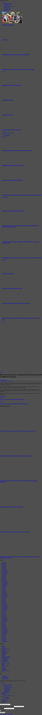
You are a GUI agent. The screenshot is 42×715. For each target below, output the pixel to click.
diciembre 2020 (5, 629)
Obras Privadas (7, 135)
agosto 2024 (4, 586)
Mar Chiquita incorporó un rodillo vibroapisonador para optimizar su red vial (18, 430)
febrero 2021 (4, 627)
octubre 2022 (4, 607)
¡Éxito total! (5, 39)
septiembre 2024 (5, 585)
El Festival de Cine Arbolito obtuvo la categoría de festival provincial (15, 455)
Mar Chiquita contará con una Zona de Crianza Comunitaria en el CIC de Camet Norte (22, 257)
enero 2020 (4, 640)
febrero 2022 (4, 615)
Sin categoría (4, 668)
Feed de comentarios (5, 677)
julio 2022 (4, 610)
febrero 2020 (4, 639)
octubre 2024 (4, 584)
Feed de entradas (5, 676)
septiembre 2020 (5, 632)
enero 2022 (4, 616)
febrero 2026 (4, 568)
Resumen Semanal (5, 665)
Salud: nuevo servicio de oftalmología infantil (12, 180)
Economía (4, 131)
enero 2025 (4, 581)
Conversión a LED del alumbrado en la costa (12, 288)
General (3, 2)
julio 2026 (4, 563)
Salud (3, 136)
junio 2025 (4, 576)
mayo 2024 (4, 589)
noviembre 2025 (5, 571)
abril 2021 (4, 625)
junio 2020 (4, 635)
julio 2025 (4, 575)
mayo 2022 (4, 612)
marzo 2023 (4, 602)
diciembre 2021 (5, 617)
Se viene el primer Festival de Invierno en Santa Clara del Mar (16, 303)
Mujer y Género (7, 8)
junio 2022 (4, 611)
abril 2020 (4, 637)
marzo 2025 (4, 579)
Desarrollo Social (5, 197)
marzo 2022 (4, 614)
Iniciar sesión (4, 675)
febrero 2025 (4, 580)
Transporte (6, 10)
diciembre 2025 (5, 570)
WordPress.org (4, 678)
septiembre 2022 (5, 608)
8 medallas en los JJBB (7, 114)
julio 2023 (4, 598)
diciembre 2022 (5, 605)
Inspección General (7, 9)
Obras (3, 133)
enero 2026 (4, 569)
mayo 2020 (4, 636)
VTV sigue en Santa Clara (8, 273)
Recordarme (3, 710)
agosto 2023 (4, 597)
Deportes (3, 71)
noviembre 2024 (5, 583)
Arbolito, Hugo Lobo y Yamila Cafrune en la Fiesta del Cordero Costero (18, 69)
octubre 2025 (4, 572)
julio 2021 (4, 622)
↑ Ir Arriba (2, 681)
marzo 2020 (4, 638)
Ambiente (4, 645)
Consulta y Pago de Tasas (8, 132)
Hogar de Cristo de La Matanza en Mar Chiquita (13, 210)
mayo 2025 (4, 577)
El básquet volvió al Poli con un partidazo (11, 85)
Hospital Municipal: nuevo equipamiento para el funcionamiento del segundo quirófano (22, 195)
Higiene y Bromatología (8, 6)
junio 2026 (4, 564)
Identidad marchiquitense (8, 25)
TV (2, 671)
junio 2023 (4, 599)
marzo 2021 (4, 626)
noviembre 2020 (5, 630)
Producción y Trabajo (8, 3)
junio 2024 (4, 588)
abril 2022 (4, 613)
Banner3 (3, 647)
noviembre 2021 (5, 618)
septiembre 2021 (5, 620)
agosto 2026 (4, 562)
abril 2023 (4, 601)
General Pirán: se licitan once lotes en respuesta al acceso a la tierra (15, 531)
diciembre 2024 (5, 582)
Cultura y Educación (7, 4)
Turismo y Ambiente (5, 11)
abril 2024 (4, 590)
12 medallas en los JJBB (7, 100)
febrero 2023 (4, 603)
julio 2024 (4, 587)
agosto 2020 (4, 633)
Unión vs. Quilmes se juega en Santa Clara (11, 129)
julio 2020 (4, 634)
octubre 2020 (4, 631)
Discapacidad (6, 7)
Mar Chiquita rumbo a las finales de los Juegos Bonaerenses (15, 54)
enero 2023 (4, 604)
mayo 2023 (4, 600)
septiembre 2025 (5, 573)
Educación (4, 654)
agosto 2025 (4, 574)
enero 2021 (4, 628)
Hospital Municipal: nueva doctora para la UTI (13, 165)
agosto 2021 (4, 621)
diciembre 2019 (5, 641)
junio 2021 (4, 623)
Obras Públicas (7, 134)
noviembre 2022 (5, 606)
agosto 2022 (4, 609)
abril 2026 (4, 566)
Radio (3, 321)
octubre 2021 (4, 619)
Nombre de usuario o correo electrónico (7, 706)
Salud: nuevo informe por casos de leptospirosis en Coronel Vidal (16, 150)
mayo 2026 (4, 565)
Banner (3, 646)
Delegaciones (4, 259)
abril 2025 (4, 578)
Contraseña (2, 708)
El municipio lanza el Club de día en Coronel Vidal (11, 506)
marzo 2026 (4, 567)
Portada (3, 662)
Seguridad (6, 5)
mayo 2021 (4, 624)
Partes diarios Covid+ (6, 661)
